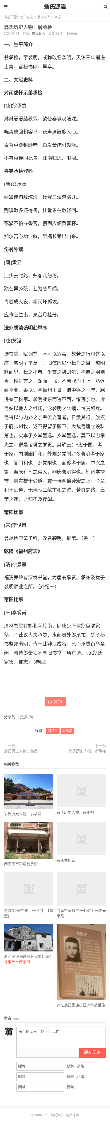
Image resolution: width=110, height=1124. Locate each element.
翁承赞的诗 (66, 861)
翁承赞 (67, 731)
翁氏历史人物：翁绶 (21, 751)
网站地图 (72, 1115)
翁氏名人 (43, 17)
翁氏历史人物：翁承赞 (22, 814)
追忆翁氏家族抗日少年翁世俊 (81, 1005)
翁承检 (53, 731)
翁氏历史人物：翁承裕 (87, 751)
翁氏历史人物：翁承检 (28, 27)
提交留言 (92, 1052)
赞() (58, 702)
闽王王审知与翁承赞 (21, 864)
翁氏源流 (55, 6)
